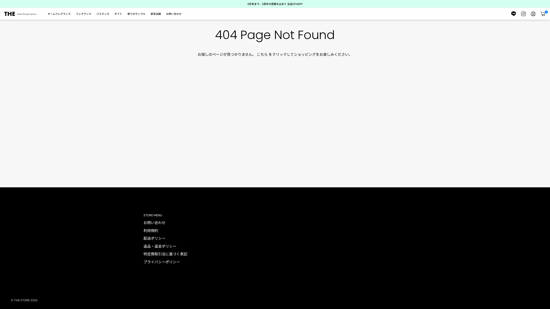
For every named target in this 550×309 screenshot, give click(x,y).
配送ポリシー (154, 238)
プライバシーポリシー (162, 261)
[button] (59, 14)
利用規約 (151, 230)
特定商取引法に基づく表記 (165, 253)
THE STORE (22, 300)
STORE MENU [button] (153, 215)
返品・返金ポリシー (160, 246)
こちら (262, 54)
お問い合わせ (154, 222)
